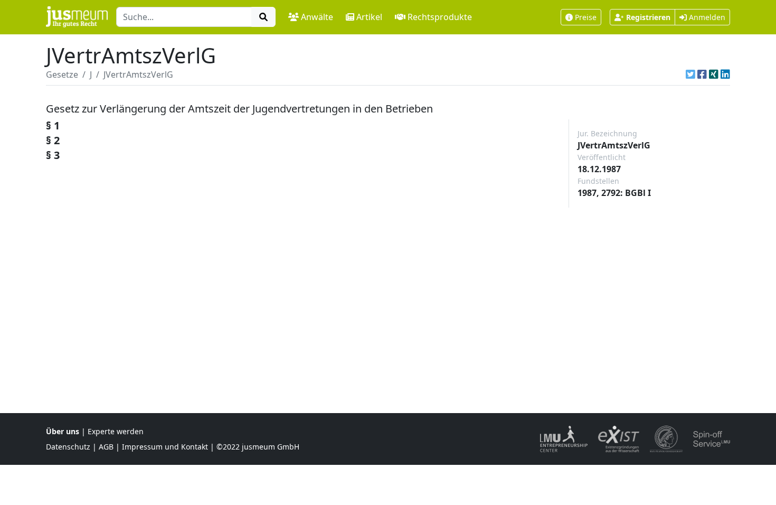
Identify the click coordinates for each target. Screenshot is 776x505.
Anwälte (317, 17)
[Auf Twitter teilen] (690, 74)
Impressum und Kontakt (165, 447)
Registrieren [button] (648, 17)
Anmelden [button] (706, 17)
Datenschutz (68, 447)
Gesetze (62, 74)
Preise (586, 17)
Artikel (369, 17)
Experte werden (116, 431)
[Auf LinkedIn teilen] (725, 74)
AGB (106, 447)
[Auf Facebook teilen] (702, 74)
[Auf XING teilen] (713, 74)
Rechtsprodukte (440, 17)
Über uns (62, 431)
